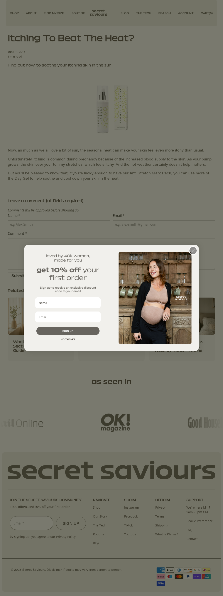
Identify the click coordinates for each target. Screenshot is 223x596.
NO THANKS (68, 339)
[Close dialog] (193, 250)
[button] (68, 331)
